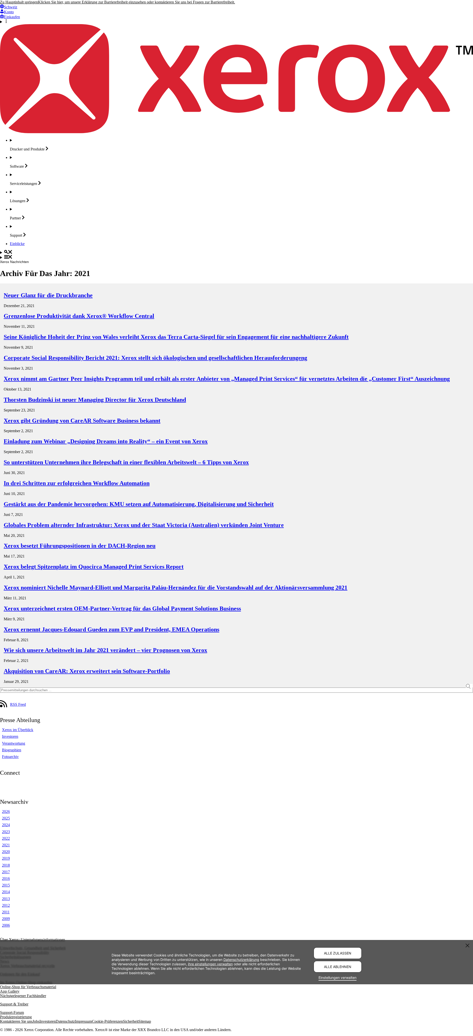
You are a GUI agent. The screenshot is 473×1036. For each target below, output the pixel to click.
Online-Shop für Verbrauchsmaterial (28, 987)
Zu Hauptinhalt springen (19, 2)
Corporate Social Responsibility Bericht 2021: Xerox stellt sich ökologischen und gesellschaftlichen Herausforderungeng (155, 358)
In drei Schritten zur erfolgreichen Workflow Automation (77, 483)
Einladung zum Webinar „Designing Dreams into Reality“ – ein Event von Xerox (106, 441)
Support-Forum (12, 1012)
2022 (6, 838)
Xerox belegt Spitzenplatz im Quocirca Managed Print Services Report (94, 566)
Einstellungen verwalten (337, 977)
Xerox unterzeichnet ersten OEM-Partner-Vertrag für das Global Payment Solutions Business (122, 608)
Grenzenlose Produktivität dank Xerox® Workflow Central (79, 316)
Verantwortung (13, 743)
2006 (6, 925)
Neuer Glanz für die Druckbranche (48, 295)
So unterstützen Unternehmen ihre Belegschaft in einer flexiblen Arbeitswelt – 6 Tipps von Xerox (126, 462)
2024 (6, 825)
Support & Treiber (14, 1004)
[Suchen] (236, 252)
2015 (6, 885)
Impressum (83, 1021)
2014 (6, 892)
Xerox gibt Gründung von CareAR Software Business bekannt (82, 420)
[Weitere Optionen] (236, 21)
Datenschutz (65, 1021)
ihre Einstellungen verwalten (210, 964)
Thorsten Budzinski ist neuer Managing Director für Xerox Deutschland (95, 399)
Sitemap (144, 1021)
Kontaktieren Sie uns (16, 1021)
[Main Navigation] (236, 257)
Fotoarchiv (10, 757)
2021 (6, 845)
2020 (6, 852)
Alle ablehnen (337, 967)
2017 (6, 872)
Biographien (11, 750)
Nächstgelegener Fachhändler (23, 996)
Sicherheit (130, 1021)
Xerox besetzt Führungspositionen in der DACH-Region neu (79, 546)
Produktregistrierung (16, 1017)
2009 (6, 919)
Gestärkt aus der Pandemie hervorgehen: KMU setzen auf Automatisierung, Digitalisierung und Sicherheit (139, 504)
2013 (6, 899)
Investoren (10, 736)
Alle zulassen (337, 953)
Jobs (36, 1021)
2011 (6, 912)
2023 (6, 832)
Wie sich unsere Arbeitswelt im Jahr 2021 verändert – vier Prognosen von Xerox (105, 650)
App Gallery (9, 991)
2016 (6, 878)
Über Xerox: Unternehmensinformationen (32, 939)
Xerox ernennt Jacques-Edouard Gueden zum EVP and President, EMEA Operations (111, 629)
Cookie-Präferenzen (107, 1021)
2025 (6, 818)
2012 (6, 905)
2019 (6, 858)
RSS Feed (18, 704)
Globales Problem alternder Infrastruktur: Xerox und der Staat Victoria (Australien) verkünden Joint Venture (144, 525)
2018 (6, 865)
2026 (6, 811)
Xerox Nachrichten (14, 262)
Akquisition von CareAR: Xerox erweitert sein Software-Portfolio (87, 671)
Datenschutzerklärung (241, 959)
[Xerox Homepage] (236, 132)
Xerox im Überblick (17, 730)
